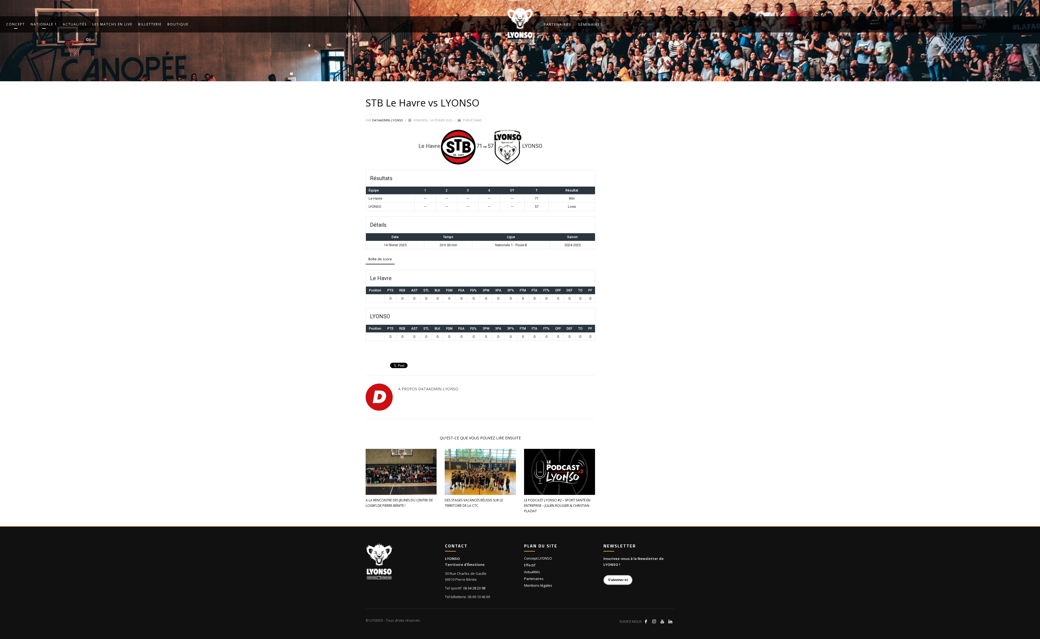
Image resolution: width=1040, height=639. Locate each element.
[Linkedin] (670, 621)
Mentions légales (538, 585)
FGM (449, 290)
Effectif (529, 565)
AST (414, 290)
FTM (523, 290)
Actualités (532, 571)
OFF (558, 290)
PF (590, 290)
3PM (486, 290)
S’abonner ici (618, 580)
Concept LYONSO (538, 558)
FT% (546, 290)
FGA (461, 290)
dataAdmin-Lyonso (388, 120)
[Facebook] (646, 621)
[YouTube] (662, 621)
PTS (390, 290)
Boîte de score (380, 259)
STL (426, 290)
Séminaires (590, 24)
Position (375, 290)
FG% (473, 290)
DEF (569, 290)
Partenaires (557, 24)
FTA (534, 290)
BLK (437, 290)
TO (580, 290)
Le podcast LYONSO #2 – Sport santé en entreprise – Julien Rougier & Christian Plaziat (557, 505)
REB (402, 290)
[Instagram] (654, 621)
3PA (498, 290)
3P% (510, 290)
